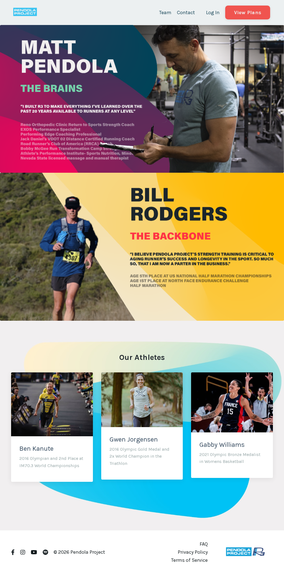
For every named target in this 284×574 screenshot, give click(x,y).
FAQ (204, 544)
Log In (213, 12)
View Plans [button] (248, 12)
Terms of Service (189, 560)
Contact (186, 12)
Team (165, 12)
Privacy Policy (193, 552)
